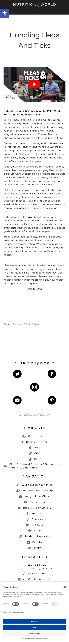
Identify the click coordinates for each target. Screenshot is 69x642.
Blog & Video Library (37, 508)
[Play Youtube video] (34, 84)
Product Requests (37, 536)
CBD (37, 453)
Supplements (37, 436)
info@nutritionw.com (37, 579)
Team (38, 548)
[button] (4, 13)
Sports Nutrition (37, 442)
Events (37, 542)
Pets (37, 459)
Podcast (37, 513)
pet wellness (22, 166)
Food (37, 447)
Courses (37, 519)
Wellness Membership (37, 490)
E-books (37, 525)
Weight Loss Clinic (37, 496)
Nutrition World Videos (26, 324)
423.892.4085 (37, 573)
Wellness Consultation (37, 485)
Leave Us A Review (37, 415)
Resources (37, 502)
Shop (37, 530)
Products (34, 428)
